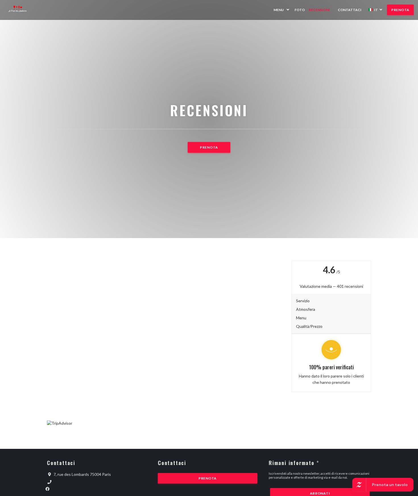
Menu (279, 10)
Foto (300, 10)
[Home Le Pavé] (20, 9)
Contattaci (349, 10)
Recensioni (319, 10)
